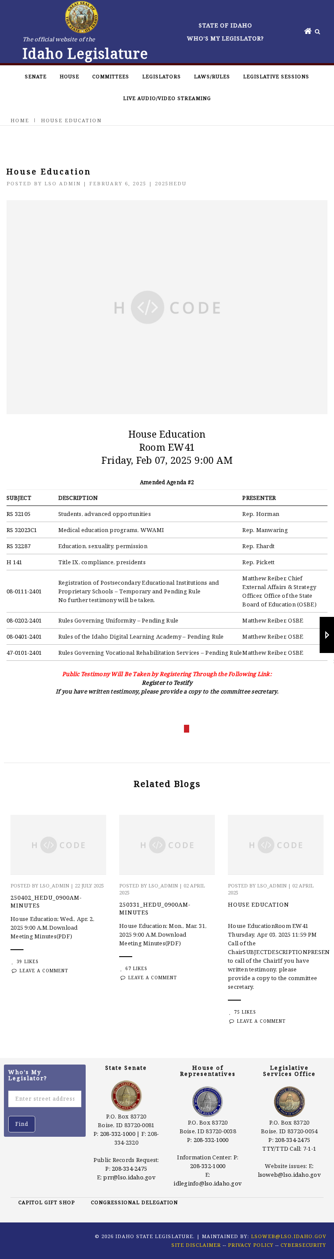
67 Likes (136, 968)
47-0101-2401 (24, 652)
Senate (36, 76)
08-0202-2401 (24, 620)
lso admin (62, 183)
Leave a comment (44, 971)
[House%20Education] (138, 728)
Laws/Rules (212, 76)
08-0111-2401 (24, 591)
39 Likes (27, 961)
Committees (110, 76)
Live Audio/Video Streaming (167, 98)
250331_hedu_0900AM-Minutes (154, 908)
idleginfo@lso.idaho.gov (208, 1183)
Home (19, 120)
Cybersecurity (303, 1245)
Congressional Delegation (134, 1202)
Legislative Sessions (276, 76)
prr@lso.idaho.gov (129, 1177)
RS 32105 (18, 514)
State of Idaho (225, 25)
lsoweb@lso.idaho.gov (289, 1175)
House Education (258, 904)
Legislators (161, 76)
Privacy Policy (251, 1245)
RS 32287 (18, 546)
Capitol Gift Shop (46, 1202)
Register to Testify (167, 682)
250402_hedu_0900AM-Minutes (46, 901)
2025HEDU (171, 183)
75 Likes (245, 1012)
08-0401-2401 (24, 636)
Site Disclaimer (196, 1245)
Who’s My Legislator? (225, 38)
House (69, 76)
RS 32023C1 (22, 530)
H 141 (14, 562)
